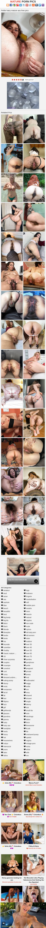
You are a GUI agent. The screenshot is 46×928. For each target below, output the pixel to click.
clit (4, 656)
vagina (28, 740)
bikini (5, 623)
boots (5, 638)
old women (30, 635)
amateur (6, 590)
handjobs (6, 728)
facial (5, 692)
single (28, 701)
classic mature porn (10, 653)
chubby (6, 650)
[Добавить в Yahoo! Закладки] (43, 5)
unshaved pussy (32, 734)
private (28, 671)
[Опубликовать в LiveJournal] (23, 5)
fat (4, 695)
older (28, 638)
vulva (28, 746)
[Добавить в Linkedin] (20, 5)
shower (29, 698)
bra (4, 641)
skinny (28, 704)
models (29, 608)
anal (5, 593)
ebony (5, 683)
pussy (28, 674)
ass (4, 599)
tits (27, 731)
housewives (8, 740)
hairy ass (6, 725)
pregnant (29, 668)
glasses (6, 713)
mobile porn (30, 605)
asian (5, 596)
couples (6, 662)
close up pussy (9, 659)
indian (5, 743)
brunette (6, 644)
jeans (5, 749)
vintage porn (31, 743)
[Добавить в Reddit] (30, 5)
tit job (28, 728)
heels (5, 731)
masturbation (31, 599)
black (5, 626)
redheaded (30, 680)
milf (27, 602)
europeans (7, 689)
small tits (29, 710)
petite (28, 665)
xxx (27, 755)
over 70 (29, 656)
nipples (29, 620)
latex (5, 752)
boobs (5, 635)
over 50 (29, 650)
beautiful (6, 611)
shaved (29, 695)
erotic (5, 686)
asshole (6, 602)
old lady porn (31, 632)
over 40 (29, 647)
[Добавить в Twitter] (40, 5)
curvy (5, 674)
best (5, 614)
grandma (6, 716)
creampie (6, 665)
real (27, 677)
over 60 (29, 653)
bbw (5, 605)
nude (28, 626)
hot (4, 737)
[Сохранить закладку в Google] (14, 5)
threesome (30, 725)
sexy (28, 692)
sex (27, 689)
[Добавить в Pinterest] (27, 5)
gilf (4, 707)
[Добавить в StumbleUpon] (33, 5)
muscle (29, 614)
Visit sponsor (29, 80)
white (28, 749)
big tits (5, 620)
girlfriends (7, 710)
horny (5, 734)
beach (5, 608)
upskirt (28, 737)
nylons (28, 629)
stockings (29, 716)
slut (27, 707)
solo (27, 713)
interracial (7, 746)
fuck (5, 704)
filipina (5, 701)
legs (27, 590)
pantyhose (30, 662)
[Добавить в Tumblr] (36, 5)
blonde (6, 629)
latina (5, 755)
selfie (28, 686)
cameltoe (6, 647)
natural (28, 617)
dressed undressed (10, 677)
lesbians (29, 593)
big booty (6, 617)
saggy (28, 683)
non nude (29, 623)
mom (28, 611)
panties (29, 659)
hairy (5, 722)
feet (4, 698)
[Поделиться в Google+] (17, 5)
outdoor (29, 641)
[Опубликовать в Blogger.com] (7, 5)
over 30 (29, 644)
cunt (5, 671)
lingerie (29, 596)
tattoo (28, 719)
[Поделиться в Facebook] (11, 5)
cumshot (6, 668)
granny (6, 719)
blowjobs (6, 632)
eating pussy (8, 680)
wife (27, 752)
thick (28, 722)
